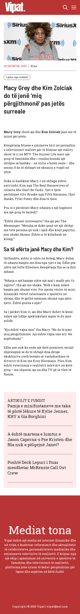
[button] (65, 7)
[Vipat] (14, 7)
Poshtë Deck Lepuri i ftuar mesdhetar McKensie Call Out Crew (36, 468)
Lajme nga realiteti (17, 77)
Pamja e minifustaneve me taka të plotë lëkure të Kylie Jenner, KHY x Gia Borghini (39, 411)
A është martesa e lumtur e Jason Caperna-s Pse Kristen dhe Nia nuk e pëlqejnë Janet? (39, 439)
